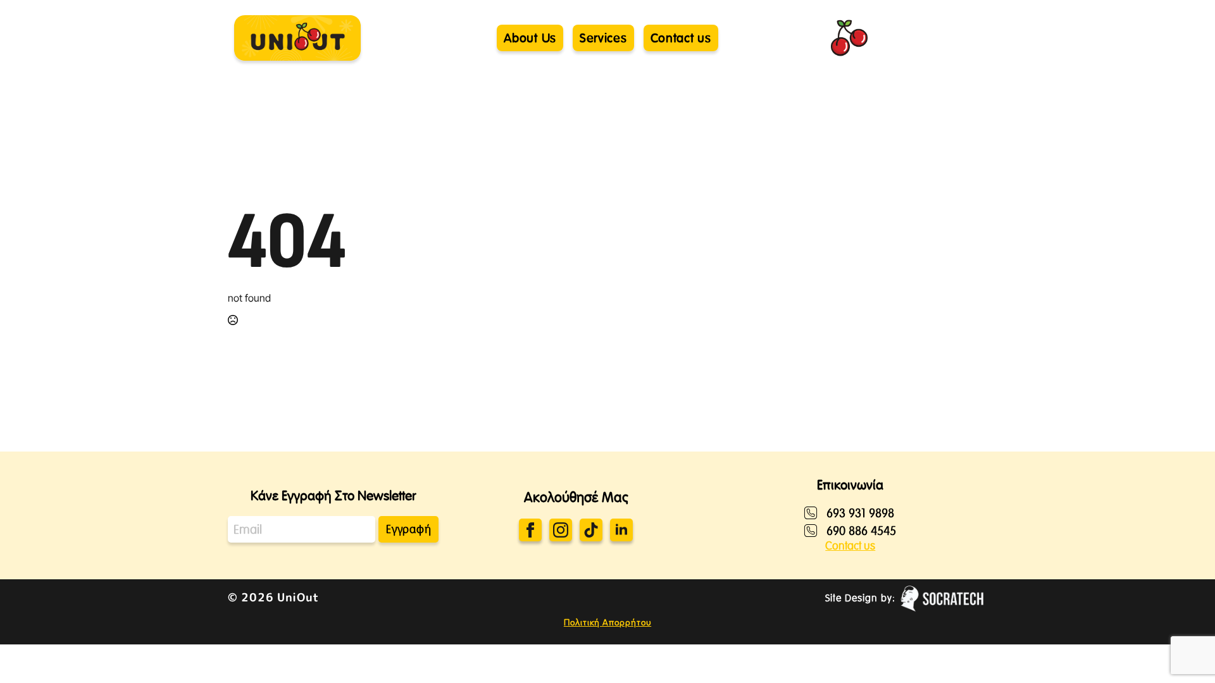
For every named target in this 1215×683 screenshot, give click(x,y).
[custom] (591, 530)
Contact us (850, 545)
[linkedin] (621, 530)
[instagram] (560, 530)
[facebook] (530, 530)
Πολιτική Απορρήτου (607, 622)
